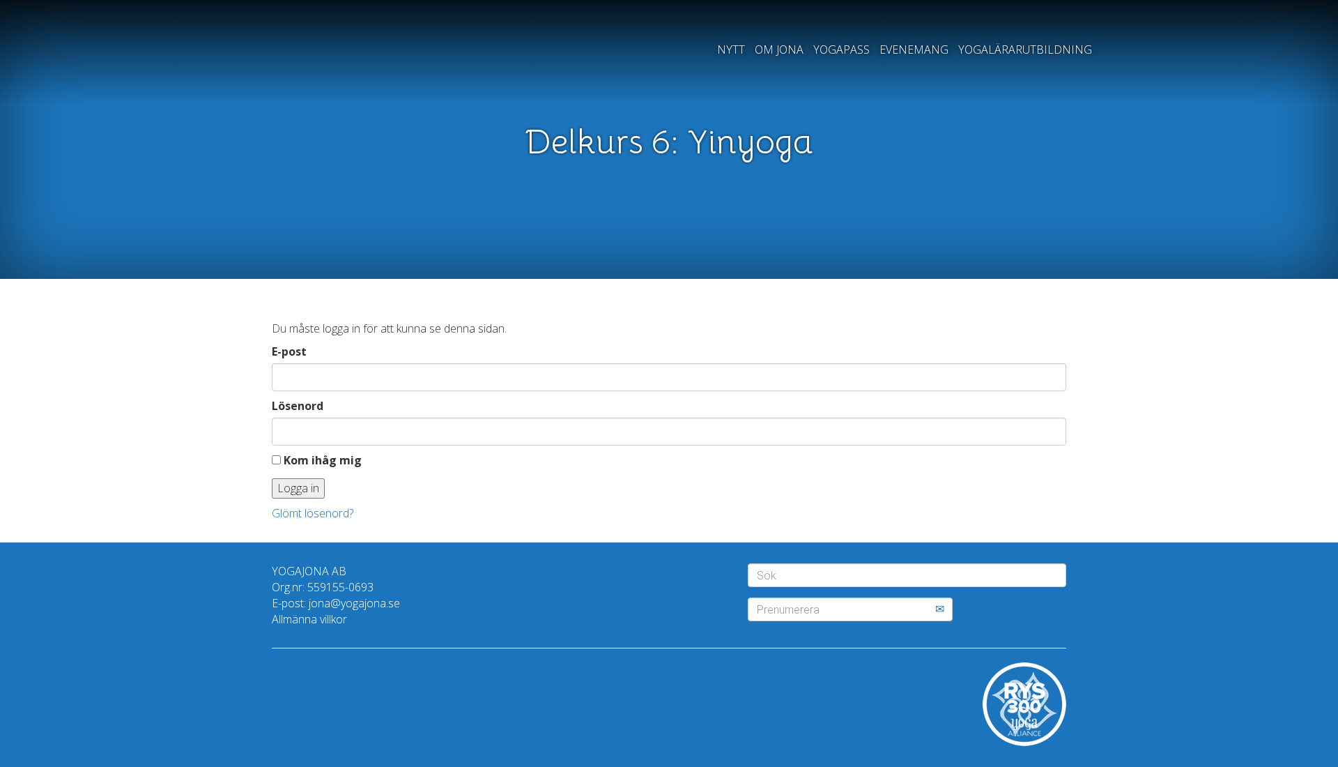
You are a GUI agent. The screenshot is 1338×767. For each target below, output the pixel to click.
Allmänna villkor (309, 619)
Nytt (731, 49)
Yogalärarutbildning (1025, 49)
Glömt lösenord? (312, 513)
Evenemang (913, 49)
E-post (289, 351)
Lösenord (297, 405)
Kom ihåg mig (321, 460)
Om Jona (779, 49)
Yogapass (841, 49)
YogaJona (315, 58)
